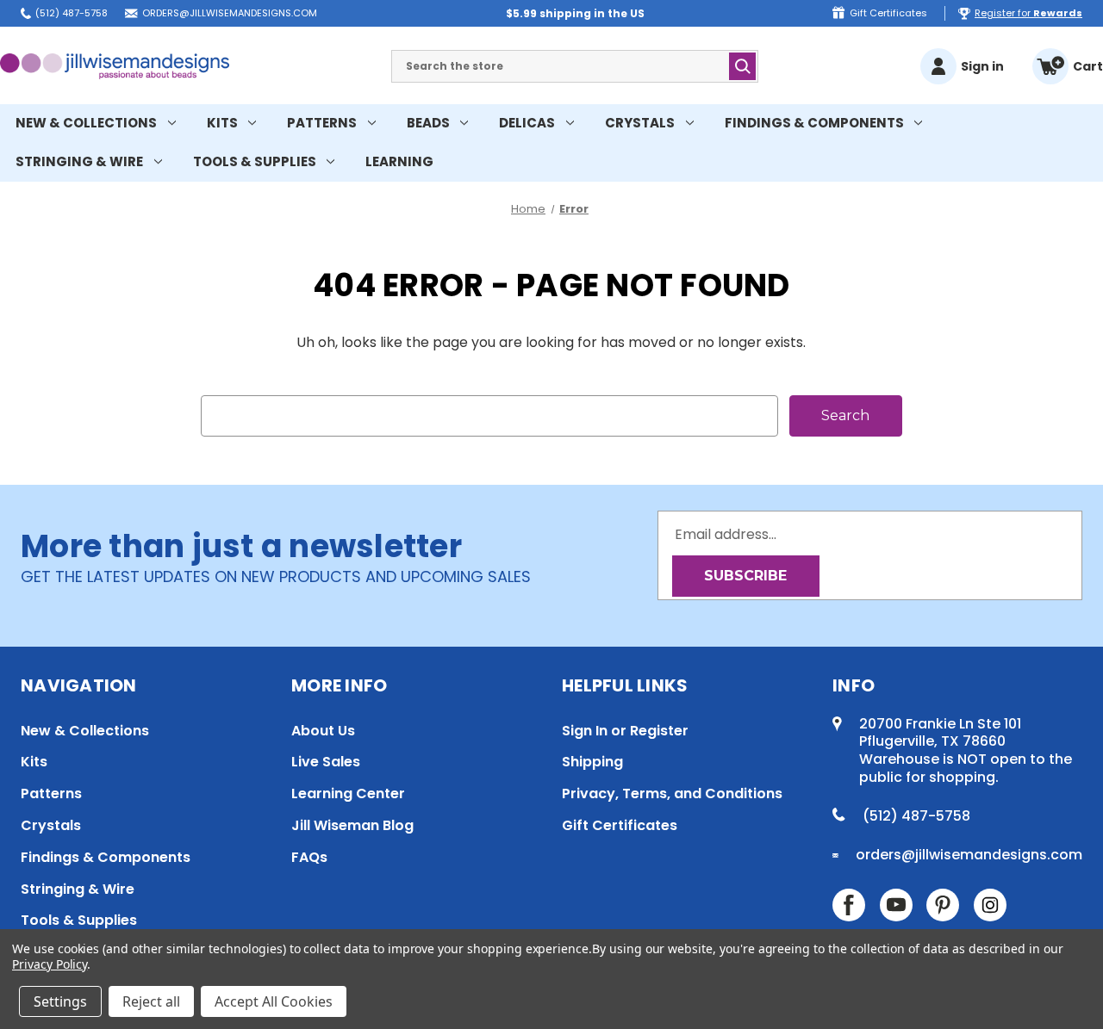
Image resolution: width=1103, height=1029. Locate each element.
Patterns (322, 123)
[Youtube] (896, 905)
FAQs (309, 857)
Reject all (151, 1001)
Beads (428, 123)
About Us (323, 731)
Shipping (592, 762)
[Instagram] (990, 905)
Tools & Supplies (254, 161)
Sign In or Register (625, 731)
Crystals (640, 123)
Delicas (527, 123)
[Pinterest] (942, 905)
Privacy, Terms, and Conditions (672, 793)
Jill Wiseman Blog (352, 825)
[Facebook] (848, 905)
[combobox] (574, 66)
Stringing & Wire (79, 161)
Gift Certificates (888, 13)
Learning (399, 161)
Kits (222, 123)
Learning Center (348, 793)
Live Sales (325, 762)
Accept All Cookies (274, 1001)
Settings (60, 1001)
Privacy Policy (49, 964)
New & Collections (86, 123)
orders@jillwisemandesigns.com (229, 13)
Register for (1028, 13)
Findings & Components (814, 123)
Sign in (982, 66)
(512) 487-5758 (71, 13)
